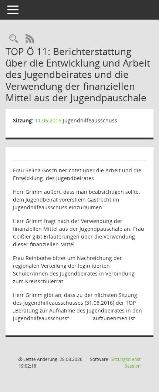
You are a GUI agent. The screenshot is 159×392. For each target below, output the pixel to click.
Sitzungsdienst (126, 362)
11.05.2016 (48, 120)
